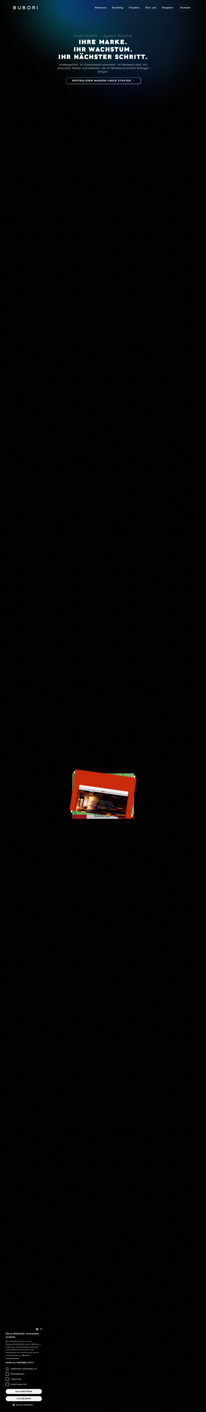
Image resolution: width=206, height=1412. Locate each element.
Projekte (134, 7)
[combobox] (37, 1329)
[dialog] (24, 1367)
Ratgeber (167, 7)
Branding (117, 7)
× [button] (41, 1329)
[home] (25, 7)
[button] (24, 1362)
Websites (100, 7)
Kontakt (185, 7)
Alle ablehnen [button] (24, 1398)
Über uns (150, 7)
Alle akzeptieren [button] (23, 1391)
